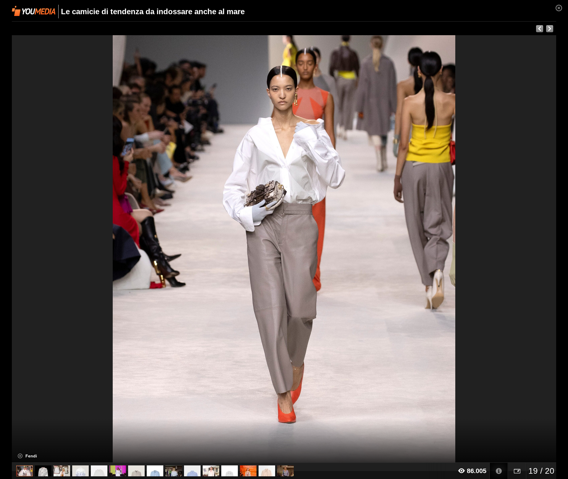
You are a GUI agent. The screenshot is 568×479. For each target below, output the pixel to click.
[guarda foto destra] (338, 249)
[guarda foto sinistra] (66, 249)
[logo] (33, 11)
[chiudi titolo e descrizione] (20, 456)
